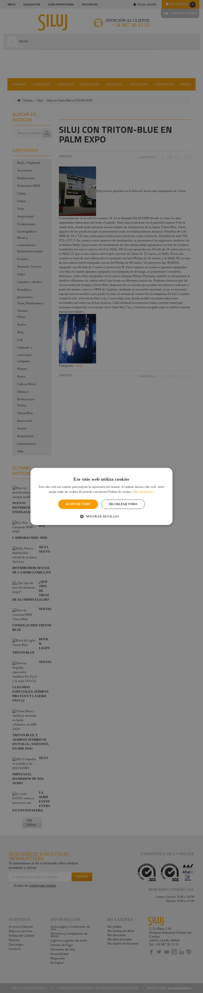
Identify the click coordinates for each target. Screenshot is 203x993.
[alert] (101, 496)
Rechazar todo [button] (123, 504)
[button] (101, 516)
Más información (143, 492)
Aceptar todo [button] (78, 504)
